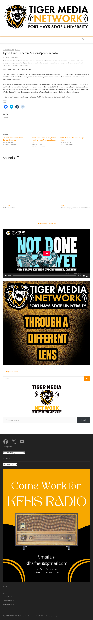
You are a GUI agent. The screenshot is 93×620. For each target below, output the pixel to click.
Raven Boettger (60, 63)
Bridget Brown (17, 61)
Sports (17, 49)
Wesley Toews (23, 65)
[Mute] (83, 276)
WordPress (41, 616)
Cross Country (8, 49)
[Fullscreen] (87, 276)
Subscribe (83, 420)
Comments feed (8, 601)
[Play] (6, 276)
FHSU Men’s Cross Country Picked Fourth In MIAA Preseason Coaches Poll (44, 140)
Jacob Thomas (29, 63)
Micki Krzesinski (49, 63)
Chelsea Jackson (38, 61)
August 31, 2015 (18, 57)
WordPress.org (8, 604)
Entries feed (7, 597)
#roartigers (8, 61)
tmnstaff (7, 57)
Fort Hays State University (17, 63)
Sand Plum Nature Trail (73, 63)
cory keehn (63, 61)
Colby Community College (52, 61)
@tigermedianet (11, 371)
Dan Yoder (71, 61)
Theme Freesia (32, 616)
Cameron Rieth (27, 61)
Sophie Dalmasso (13, 65)
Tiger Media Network (11, 616)
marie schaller (39, 63)
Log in (5, 593)
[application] (46, 253)
